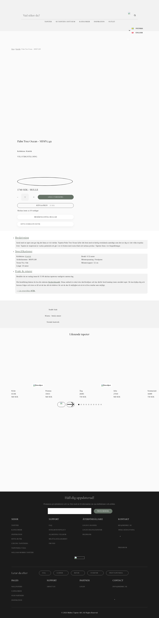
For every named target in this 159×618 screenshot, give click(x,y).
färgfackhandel (54, 282)
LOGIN (82, 587)
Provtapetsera (116, 573)
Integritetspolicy (57, 530)
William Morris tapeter (22, 552)
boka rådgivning (127, 530)
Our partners (17, 595)
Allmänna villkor (57, 534)
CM (71, 452)
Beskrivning (22, 237)
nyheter (94, 573)
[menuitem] (137, 28)
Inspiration (99, 22)
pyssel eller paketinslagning (75, 470)
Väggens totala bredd (62, 429)
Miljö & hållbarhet (58, 539)
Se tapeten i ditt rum (65, 22)
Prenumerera (103, 511)
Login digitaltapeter (92, 530)
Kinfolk (18, 49)
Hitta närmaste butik (30, 224)
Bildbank (87, 534)
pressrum (122, 547)
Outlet (112, 22)
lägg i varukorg (55, 197)
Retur (77, 573)
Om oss (52, 543)
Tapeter (48, 22)
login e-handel (90, 525)
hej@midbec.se (125, 525)
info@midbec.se (120, 587)
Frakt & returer (23, 271)
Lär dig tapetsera (19, 543)
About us (51, 587)
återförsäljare (57, 464)
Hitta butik (16, 539)
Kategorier (84, 22)
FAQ (50, 525)
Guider (60, 573)
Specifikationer (23, 251)
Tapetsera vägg (18, 548)
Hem (12, 49)
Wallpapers (16, 587)
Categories (16, 591)
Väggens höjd (60, 438)
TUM (87, 452)
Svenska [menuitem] (139, 28)
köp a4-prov (45, 205)
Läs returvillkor (26, 291)
